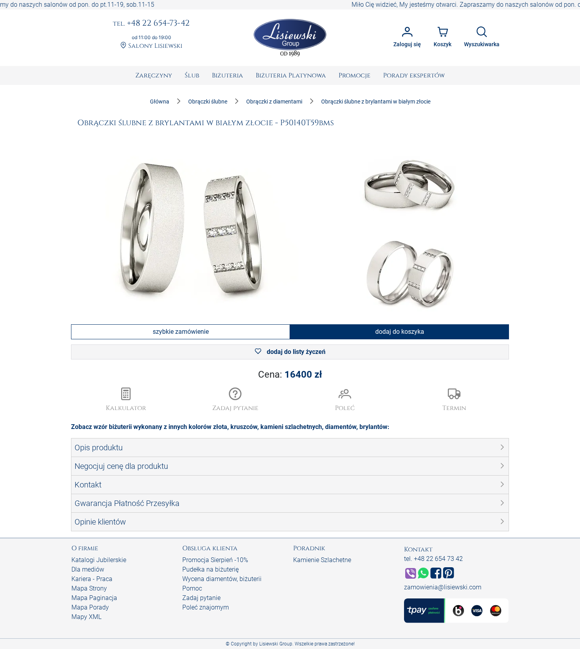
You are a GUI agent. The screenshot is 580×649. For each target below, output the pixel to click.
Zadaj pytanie (201, 598)
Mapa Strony (89, 588)
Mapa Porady (90, 607)
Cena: (290, 374)
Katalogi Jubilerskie (98, 560)
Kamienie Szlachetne (322, 560)
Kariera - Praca (91, 579)
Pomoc (192, 588)
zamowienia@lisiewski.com (442, 587)
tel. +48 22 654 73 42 (433, 558)
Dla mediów (87, 569)
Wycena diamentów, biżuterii (222, 579)
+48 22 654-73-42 (151, 23)
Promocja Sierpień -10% (215, 560)
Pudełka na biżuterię (210, 569)
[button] (235, 400)
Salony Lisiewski (154, 46)
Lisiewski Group (275, 644)
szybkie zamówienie (181, 331)
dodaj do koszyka (399, 331)
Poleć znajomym (205, 607)
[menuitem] (153, 75)
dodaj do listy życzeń (295, 352)
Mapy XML (86, 617)
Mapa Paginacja (94, 598)
